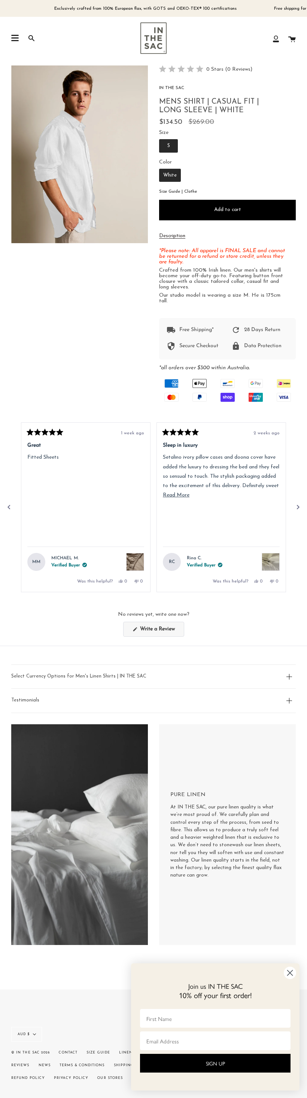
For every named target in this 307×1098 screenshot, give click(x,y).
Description (172, 235)
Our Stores (110, 1078)
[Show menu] (15, 38)
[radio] (168, 146)
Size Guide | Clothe (178, 191)
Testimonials (25, 700)
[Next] (298, 507)
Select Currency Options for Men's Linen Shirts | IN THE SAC (78, 676)
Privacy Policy (71, 1078)
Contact (68, 1052)
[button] (205, 69)
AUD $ (24, 1034)
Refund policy (28, 1078)
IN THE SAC (171, 88)
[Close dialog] (290, 972)
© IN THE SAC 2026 (30, 1052)
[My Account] (276, 38)
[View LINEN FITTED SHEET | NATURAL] (135, 562)
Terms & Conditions (82, 1065)
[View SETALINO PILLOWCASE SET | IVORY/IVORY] (271, 562)
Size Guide (98, 1052)
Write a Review (161, 631)
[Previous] (9, 507)
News (45, 1065)
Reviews (20, 1065)
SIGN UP (215, 1063)
